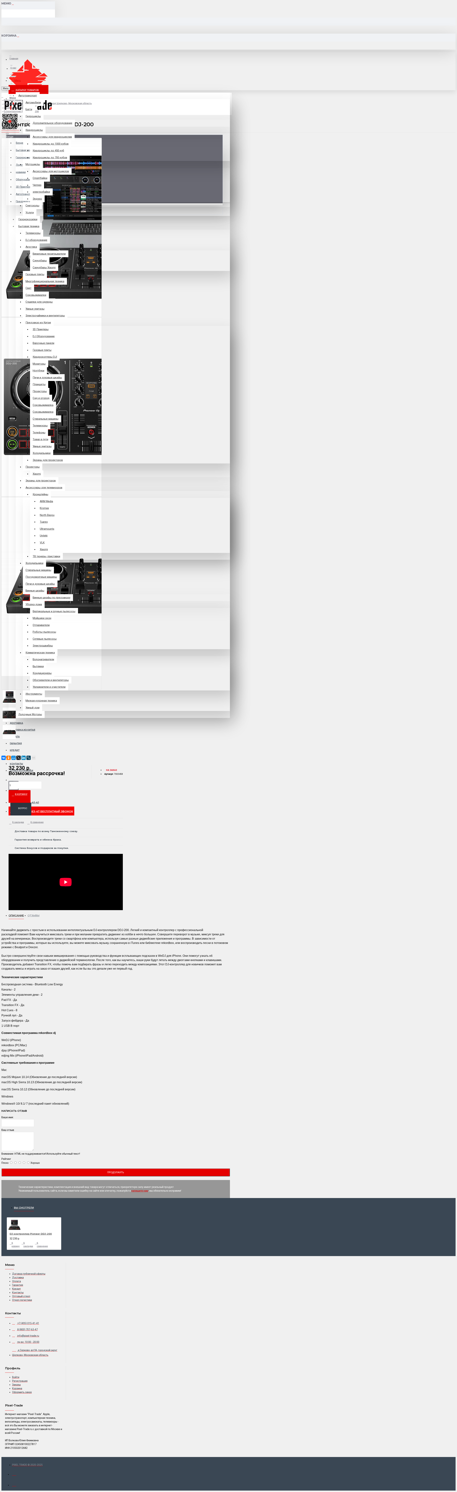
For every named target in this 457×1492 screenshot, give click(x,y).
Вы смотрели (24, 1207)
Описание (16, 915)
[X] (18, 758)
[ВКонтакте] (3, 758)
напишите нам (139, 1190)
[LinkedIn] (23, 758)
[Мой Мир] (13, 758)
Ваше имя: (7, 1117)
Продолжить (115, 1172)
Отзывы (33, 915)
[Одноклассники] (8, 758)
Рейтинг (6, 1158)
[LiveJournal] (28, 758)
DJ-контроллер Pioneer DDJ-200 (31, 1233)
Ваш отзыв (7, 1130)
